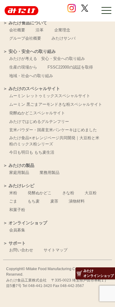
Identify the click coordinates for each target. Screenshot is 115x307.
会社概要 (17, 30)
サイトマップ (55, 250)
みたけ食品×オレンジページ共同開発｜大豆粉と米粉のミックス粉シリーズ (54, 141)
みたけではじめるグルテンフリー (39, 121)
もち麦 (34, 201)
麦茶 (54, 201)
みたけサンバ (63, 38)
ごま (13, 201)
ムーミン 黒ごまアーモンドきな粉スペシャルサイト (55, 104)
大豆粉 (91, 193)
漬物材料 (77, 201)
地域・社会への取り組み (31, 75)
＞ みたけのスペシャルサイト (31, 88)
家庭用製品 (19, 172)
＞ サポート (14, 243)
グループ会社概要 (25, 38)
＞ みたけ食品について (25, 23)
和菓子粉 (17, 209)
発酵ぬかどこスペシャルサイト (37, 113)
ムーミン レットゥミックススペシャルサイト (49, 95)
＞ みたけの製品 (18, 165)
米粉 (13, 193)
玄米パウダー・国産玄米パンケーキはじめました (53, 130)
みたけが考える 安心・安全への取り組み (47, 58)
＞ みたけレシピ (29, 185)
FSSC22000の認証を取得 (70, 67)
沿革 (40, 30)
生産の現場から (23, 67)
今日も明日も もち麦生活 (31, 152)
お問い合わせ (21, 250)
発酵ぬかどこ (40, 193)
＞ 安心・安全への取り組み (29, 51)
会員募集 (17, 230)
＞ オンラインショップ (25, 223)
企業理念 (62, 30)
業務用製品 (49, 172)
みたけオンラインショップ (98, 273)
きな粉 (68, 193)
